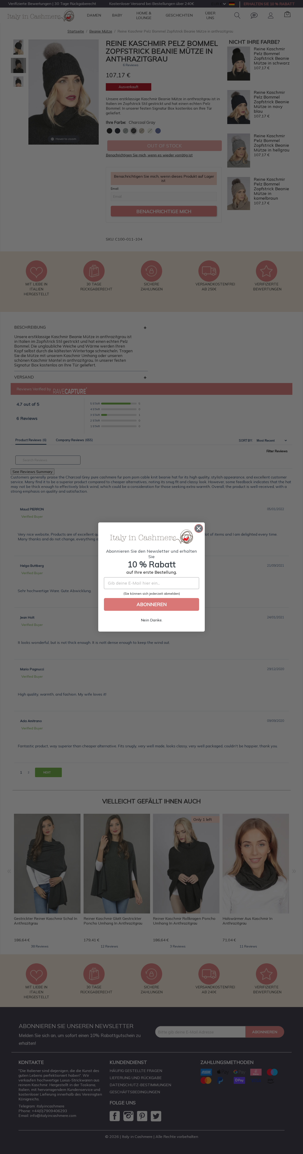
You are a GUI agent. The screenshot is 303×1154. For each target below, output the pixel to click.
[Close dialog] (199, 528)
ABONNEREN (152, 604)
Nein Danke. (151, 620)
